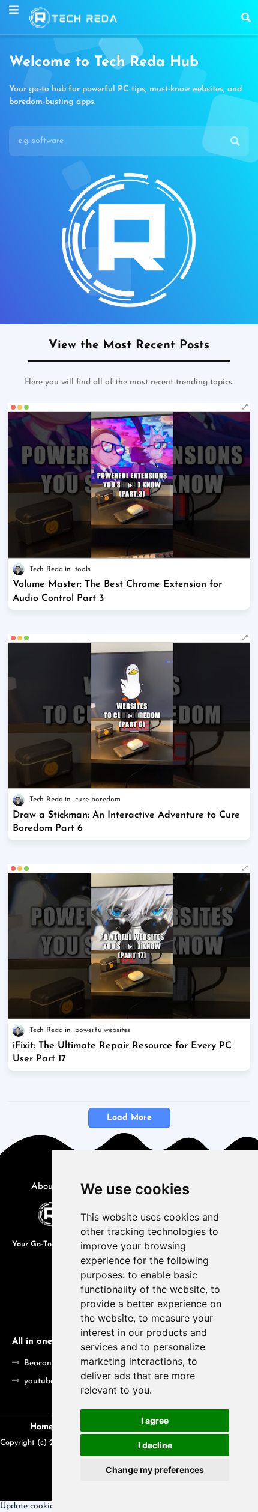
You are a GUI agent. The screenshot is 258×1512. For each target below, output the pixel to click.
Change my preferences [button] (155, 1470)
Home (41, 1427)
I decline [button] (155, 1445)
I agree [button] (155, 1420)
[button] (246, 17)
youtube (39, 1381)
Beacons (39, 1363)
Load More (129, 1117)
